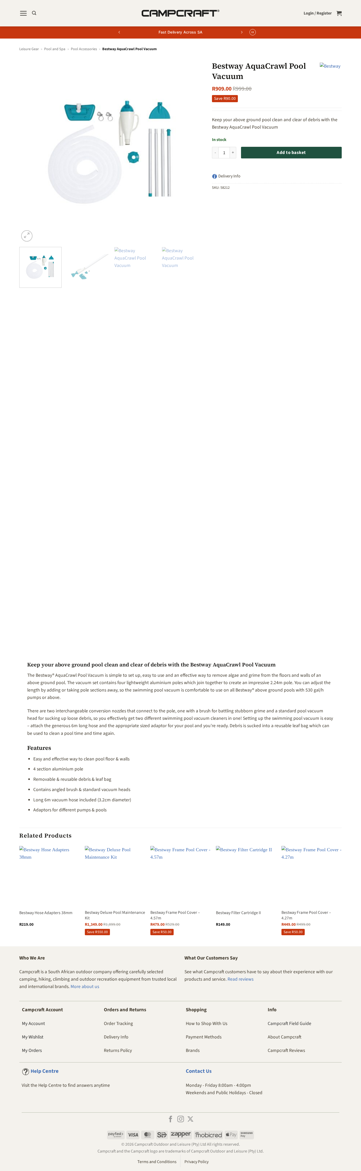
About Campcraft (284, 1037)
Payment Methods (203, 1037)
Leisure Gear (29, 49)
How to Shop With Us (206, 1023)
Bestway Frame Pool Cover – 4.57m (175, 915)
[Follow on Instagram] (180, 1119)
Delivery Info (116, 1037)
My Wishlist (32, 1037)
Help (45, 1071)
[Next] (193, 150)
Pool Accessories (84, 49)
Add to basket (291, 152)
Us (199, 1071)
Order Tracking (118, 1023)
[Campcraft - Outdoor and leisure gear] (180, 13)
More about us (85, 986)
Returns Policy (118, 1050)
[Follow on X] (190, 1119)
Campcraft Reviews (286, 1050)
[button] (23, 13)
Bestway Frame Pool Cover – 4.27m (306, 915)
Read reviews (240, 979)
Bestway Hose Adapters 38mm (45, 913)
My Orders (32, 1050)
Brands (193, 1050)
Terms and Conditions (157, 1162)
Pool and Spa (54, 49)
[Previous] (29, 150)
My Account (33, 1023)
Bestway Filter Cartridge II (238, 913)
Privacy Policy (196, 1162)
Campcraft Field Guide (289, 1023)
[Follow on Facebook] (170, 1119)
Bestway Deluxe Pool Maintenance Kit (115, 915)
